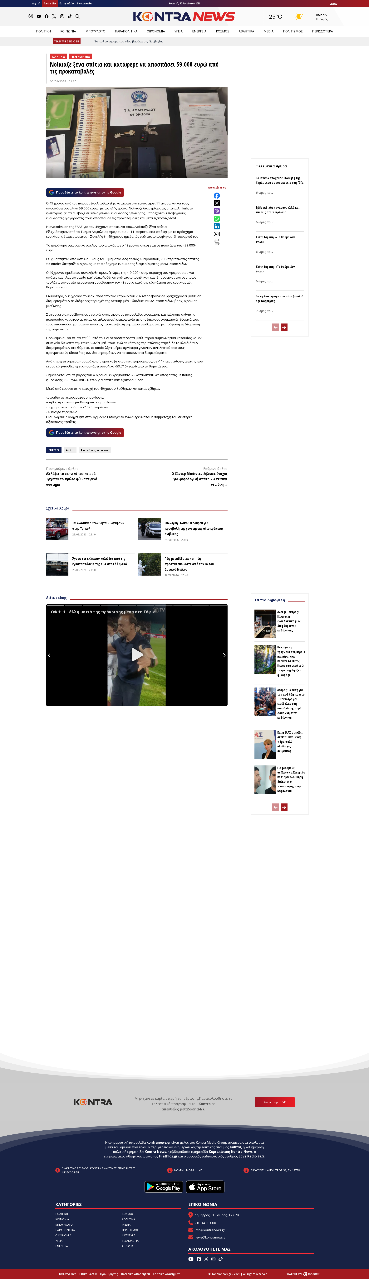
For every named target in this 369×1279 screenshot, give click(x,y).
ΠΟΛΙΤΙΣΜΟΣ (293, 31)
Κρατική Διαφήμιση (166, 1274)
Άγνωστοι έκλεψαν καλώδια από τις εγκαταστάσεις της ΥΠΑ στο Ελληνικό (99, 561)
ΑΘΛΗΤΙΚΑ (246, 31)
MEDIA (268, 31)
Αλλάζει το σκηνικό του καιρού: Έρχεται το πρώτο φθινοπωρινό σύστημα (71, 479)
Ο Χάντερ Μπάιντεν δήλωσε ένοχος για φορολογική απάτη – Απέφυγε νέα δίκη (200, 479)
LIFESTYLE (128, 1235)
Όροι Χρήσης (109, 1274)
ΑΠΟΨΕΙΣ (128, 1246)
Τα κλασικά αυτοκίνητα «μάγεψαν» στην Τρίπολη (98, 526)
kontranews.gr (159, 1142)
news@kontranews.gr (210, 1237)
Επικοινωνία (84, 3)
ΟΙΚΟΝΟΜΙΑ (156, 31)
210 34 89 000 (205, 1223)
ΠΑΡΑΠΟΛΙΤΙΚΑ (126, 31)
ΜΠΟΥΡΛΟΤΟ (95, 31)
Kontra (235, 1147)
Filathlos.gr (168, 1156)
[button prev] (275, 327)
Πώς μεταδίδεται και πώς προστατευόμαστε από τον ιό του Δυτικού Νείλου (189, 564)
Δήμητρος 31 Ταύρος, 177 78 (216, 1215)
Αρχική (36, 3)
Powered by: (298, 1274)
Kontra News (155, 1151)
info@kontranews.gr (209, 1230)
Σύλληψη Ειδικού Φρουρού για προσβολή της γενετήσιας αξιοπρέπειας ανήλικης (194, 528)
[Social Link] (30, 16)
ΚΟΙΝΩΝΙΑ (68, 31)
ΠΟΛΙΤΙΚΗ (43, 31)
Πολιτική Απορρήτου (135, 1274)
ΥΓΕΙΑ (179, 31)
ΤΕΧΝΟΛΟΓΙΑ (130, 1241)
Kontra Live (49, 3)
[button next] (284, 327)
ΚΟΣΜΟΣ (222, 31)
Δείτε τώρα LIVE (275, 1102)
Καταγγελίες (66, 3)
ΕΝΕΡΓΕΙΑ (199, 31)
